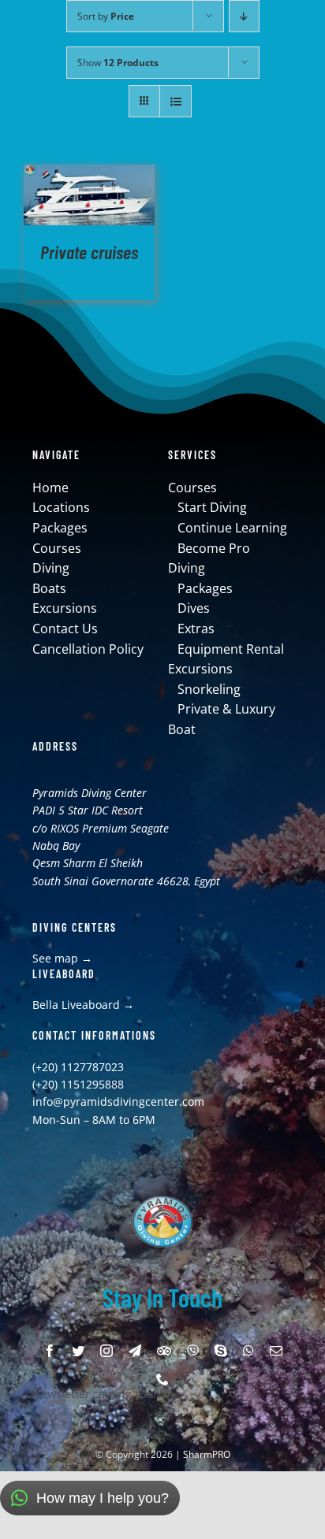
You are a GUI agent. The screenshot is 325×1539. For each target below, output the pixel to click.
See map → (62, 958)
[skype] (221, 1350)
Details (89, 197)
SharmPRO (206, 1454)
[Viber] (193, 1350)
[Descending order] (244, 16)
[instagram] (106, 1350)
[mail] (276, 1350)
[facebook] (49, 1350)
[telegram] (135, 1350)
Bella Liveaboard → (83, 1004)
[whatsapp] (248, 1350)
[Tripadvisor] (164, 1350)
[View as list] (175, 101)
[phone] (162, 1379)
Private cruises (89, 251)
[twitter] (78, 1350)
